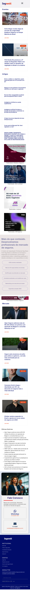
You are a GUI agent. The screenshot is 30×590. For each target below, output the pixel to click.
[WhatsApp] (15, 511)
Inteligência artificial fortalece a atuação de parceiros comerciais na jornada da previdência (14, 111)
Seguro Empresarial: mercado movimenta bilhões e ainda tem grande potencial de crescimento (15, 445)
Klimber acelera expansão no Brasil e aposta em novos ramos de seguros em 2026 (14, 418)
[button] (22, 3)
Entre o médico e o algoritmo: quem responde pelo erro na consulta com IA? (14, 80)
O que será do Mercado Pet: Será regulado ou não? (13, 126)
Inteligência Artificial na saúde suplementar (12, 102)
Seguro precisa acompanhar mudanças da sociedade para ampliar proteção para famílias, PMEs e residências (16, 439)
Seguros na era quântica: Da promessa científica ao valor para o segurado (15, 88)
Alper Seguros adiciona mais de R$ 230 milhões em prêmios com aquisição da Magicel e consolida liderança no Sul (14, 434)
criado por (15, 587)
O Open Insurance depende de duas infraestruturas (14, 118)
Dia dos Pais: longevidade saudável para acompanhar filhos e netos (14, 95)
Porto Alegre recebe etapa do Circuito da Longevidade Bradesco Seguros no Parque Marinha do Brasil (15, 463)
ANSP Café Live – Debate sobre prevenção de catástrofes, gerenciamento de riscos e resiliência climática (16, 450)
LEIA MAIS (6, 37)
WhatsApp (15, 514)
